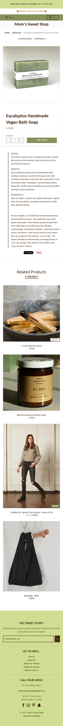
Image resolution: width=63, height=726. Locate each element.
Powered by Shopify (31, 716)
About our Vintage (31, 664)
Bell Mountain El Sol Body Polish (31, 415)
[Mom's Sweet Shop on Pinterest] (33, 706)
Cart (54, 17)
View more (31, 277)
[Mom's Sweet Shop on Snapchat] (39, 706)
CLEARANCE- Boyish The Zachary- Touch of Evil (31, 512)
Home (7, 33)
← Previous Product (25, 39)
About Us (31, 660)
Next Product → (40, 39)
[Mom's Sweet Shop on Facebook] (23, 706)
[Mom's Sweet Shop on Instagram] (28, 706)
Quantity (9, 136)
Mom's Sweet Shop (31, 24)
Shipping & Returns (31, 667)
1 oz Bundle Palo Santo (31, 346)
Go (57, 639)
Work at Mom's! (31, 670)
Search (31, 657)
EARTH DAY (16, 33)
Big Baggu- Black (31, 596)
